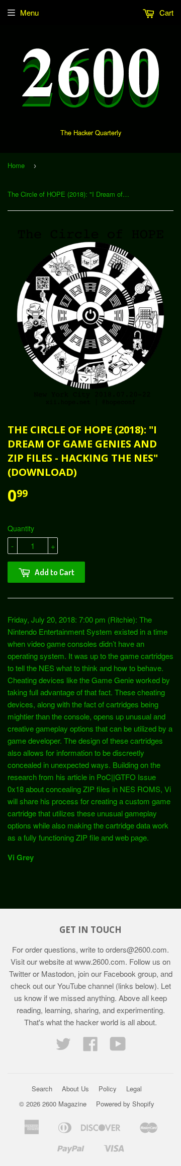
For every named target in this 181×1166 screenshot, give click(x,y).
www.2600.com (99, 961)
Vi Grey (21, 857)
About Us (75, 1088)
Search (42, 1088)
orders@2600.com (136, 949)
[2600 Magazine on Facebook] (90, 1046)
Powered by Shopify (125, 1103)
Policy (108, 1088)
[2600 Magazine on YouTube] (118, 1046)
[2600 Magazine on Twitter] (63, 1046)
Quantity (21, 528)
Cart (165, 12)
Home (16, 165)
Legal (134, 1088)
